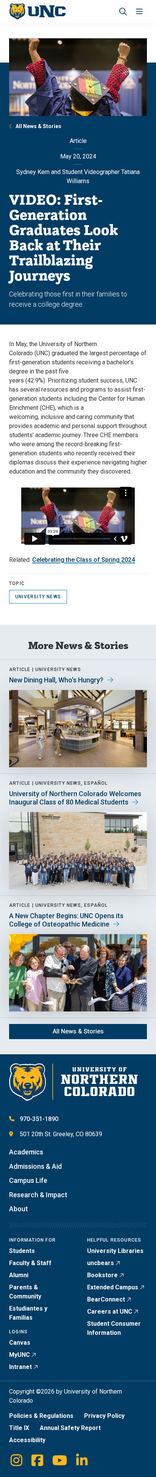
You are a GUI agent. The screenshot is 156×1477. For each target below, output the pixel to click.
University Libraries (115, 1250)
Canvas (19, 1342)
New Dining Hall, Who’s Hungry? (56, 680)
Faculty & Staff (30, 1263)
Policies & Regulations (41, 1415)
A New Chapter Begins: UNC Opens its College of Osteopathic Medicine (66, 920)
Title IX (19, 1428)
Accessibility (27, 1440)
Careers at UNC (109, 1311)
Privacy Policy (104, 1415)
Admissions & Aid (35, 1166)
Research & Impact (38, 1195)
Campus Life (28, 1180)
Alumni (18, 1275)
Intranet (20, 1366)
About (18, 1209)
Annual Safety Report (70, 1428)
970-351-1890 (39, 1119)
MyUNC (19, 1354)
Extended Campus (112, 1287)
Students (22, 1250)
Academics (26, 1152)
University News (38, 596)
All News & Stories (38, 126)
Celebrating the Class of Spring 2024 (83, 559)
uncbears (100, 1263)
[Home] (37, 11)
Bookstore (102, 1275)
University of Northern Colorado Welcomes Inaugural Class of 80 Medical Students (75, 798)
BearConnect (106, 1299)
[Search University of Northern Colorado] (123, 11)
